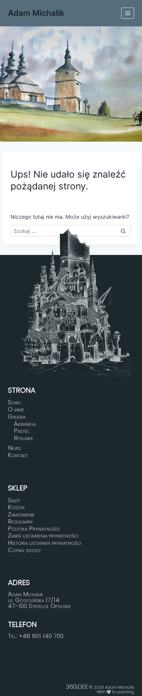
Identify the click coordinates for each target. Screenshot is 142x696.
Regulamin (20, 521)
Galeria (16, 416)
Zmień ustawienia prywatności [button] (43, 536)
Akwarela (25, 424)
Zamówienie (21, 514)
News (14, 448)
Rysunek (23, 438)
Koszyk (16, 507)
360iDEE (77, 686)
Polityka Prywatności (34, 528)
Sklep (14, 500)
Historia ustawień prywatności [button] (44, 542)
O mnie (16, 409)
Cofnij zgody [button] (24, 550)
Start (14, 402)
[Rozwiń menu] (127, 13)
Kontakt (18, 455)
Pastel (21, 430)
